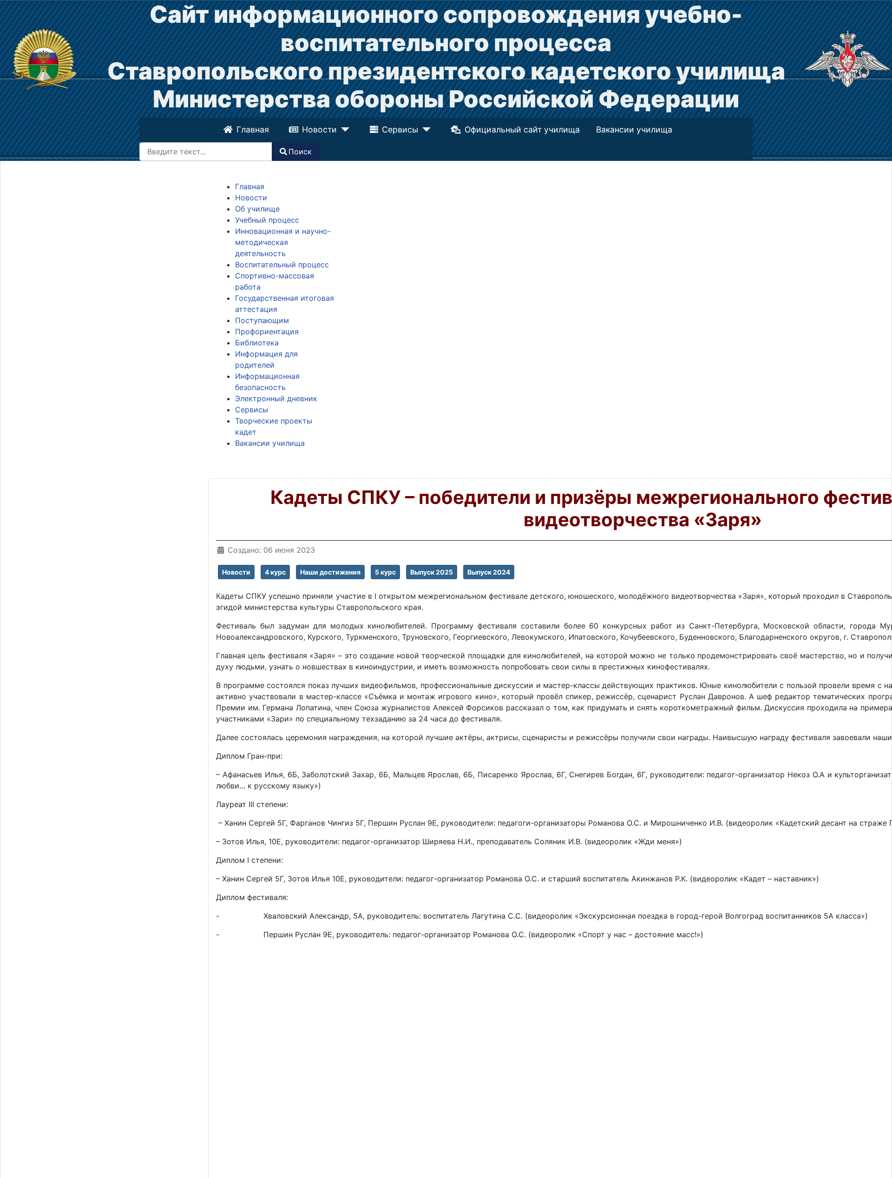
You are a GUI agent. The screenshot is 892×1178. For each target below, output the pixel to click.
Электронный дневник (276, 398)
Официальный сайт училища (520, 129)
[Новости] (344, 130)
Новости (320, 129)
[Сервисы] (424, 130)
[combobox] (205, 151)
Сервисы (400, 129)
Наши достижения (330, 572)
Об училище (257, 208)
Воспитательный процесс (282, 264)
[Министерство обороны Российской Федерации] (847, 58)
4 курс (275, 572)
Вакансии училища (633, 129)
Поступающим (262, 320)
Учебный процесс (267, 220)
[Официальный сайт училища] (45, 58)
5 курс (385, 572)
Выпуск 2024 (488, 572)
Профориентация (267, 331)
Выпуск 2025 (431, 572)
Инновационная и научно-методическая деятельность (283, 242)
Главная (253, 129)
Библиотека (257, 342)
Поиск (300, 151)
